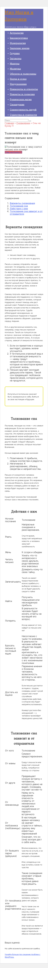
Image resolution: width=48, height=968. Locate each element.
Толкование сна (19, 206)
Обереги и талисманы (23, 74)
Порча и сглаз (18, 79)
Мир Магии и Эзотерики (19, 15)
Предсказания (18, 84)
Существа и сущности (23, 115)
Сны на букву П (13, 152)
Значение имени (19, 48)
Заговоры (15, 58)
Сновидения (17, 104)
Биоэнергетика (19, 38)
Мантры (14, 63)
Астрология (17, 33)
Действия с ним (19, 208)
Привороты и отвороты (24, 89)
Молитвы (15, 68)
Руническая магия (21, 99)
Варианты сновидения (22, 203)
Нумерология (18, 43)
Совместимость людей (23, 109)
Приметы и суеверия (22, 94)
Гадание (15, 53)
